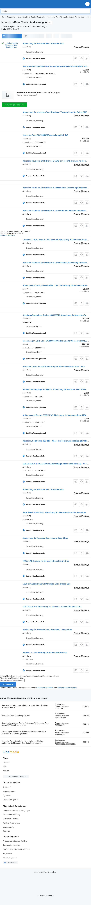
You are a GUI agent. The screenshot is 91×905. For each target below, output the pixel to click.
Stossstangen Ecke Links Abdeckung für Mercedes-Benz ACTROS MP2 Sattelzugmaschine (24, 733)
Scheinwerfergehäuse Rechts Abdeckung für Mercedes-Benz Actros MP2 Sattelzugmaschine (25, 724)
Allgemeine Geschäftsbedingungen (16, 810)
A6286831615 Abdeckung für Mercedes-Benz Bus (45, 653)
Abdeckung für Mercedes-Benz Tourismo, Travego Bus (47, 630)
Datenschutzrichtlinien (44, 688)
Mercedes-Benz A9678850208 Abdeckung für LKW (45, 135)
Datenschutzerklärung (11, 815)
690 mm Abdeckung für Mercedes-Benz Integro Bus (46, 561)
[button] (87, 4)
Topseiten (6, 831)
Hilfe (4, 767)
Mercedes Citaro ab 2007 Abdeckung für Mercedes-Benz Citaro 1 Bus (54, 367)
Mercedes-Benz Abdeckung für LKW (16, 716)
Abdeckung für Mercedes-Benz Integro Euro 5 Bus (45, 538)
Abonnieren (8, 684)
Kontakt (6, 771)
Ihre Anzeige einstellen (14, 105)
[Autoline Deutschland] (15, 4)
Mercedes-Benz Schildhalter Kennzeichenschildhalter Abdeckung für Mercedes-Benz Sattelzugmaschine (22, 742)
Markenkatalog (8, 827)
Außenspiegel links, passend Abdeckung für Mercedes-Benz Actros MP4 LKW (25, 706)
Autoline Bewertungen (11, 823)
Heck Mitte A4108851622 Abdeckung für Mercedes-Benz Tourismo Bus (54, 512)
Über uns (6, 763)
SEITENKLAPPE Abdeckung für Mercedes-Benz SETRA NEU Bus (52, 607)
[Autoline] (2, 17)
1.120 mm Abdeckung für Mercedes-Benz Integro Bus (46, 584)
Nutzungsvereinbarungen (67, 688)
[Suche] (87, 11)
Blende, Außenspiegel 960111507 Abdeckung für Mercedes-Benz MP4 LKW (56, 389)
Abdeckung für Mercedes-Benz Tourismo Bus (43, 44)
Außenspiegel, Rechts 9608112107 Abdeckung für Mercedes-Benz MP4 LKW (57, 415)
